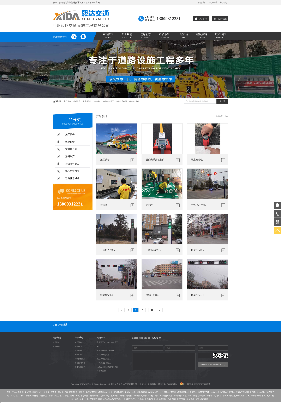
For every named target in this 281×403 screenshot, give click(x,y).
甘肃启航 (152, 384)
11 (152, 310)
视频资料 (201, 36)
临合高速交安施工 (104, 359)
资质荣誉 (56, 346)
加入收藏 (213, 2)
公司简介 (56, 342)
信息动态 (145, 36)
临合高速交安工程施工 (105, 351)
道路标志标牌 (134, 101)
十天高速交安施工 (104, 363)
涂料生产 (97, 101)
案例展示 (101, 337)
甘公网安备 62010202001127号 (196, 384)
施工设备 (67, 101)
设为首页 (224, 2)
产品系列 (202, 2)
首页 (226, 116)
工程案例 (183, 36)
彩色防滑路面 (121, 101)
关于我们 (126, 36)
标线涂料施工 (108, 101)
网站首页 (108, 36)
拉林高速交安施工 (104, 355)
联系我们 (222, 18)
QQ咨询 (203, 18)
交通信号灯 (87, 101)
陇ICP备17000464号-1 (168, 384)
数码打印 (76, 101)
